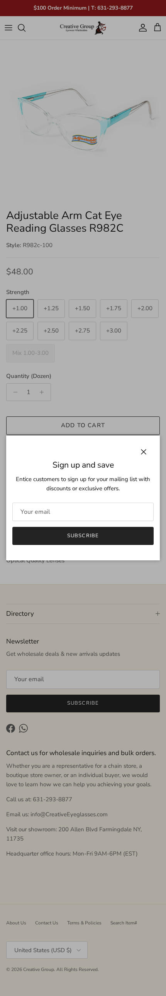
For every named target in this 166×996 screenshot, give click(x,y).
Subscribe (82, 535)
